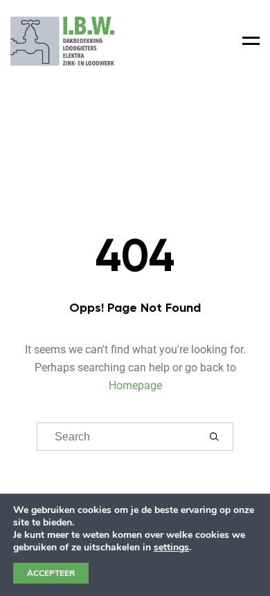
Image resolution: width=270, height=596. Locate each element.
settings (171, 547)
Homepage (135, 385)
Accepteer (51, 573)
